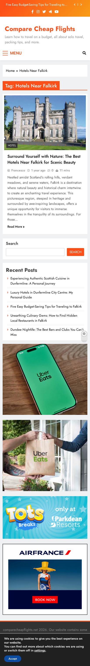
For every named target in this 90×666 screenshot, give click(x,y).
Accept (13, 659)
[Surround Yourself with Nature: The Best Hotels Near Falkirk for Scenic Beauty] (45, 122)
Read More (14, 226)
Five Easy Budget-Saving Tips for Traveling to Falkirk (35, 4)
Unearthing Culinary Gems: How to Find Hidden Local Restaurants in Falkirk (43, 318)
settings (39, 651)
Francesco (18, 170)
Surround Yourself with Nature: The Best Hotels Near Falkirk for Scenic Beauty (43, 159)
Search (12, 243)
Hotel (12, 145)
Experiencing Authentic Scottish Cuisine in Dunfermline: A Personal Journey (39, 281)
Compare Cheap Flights (40, 28)
